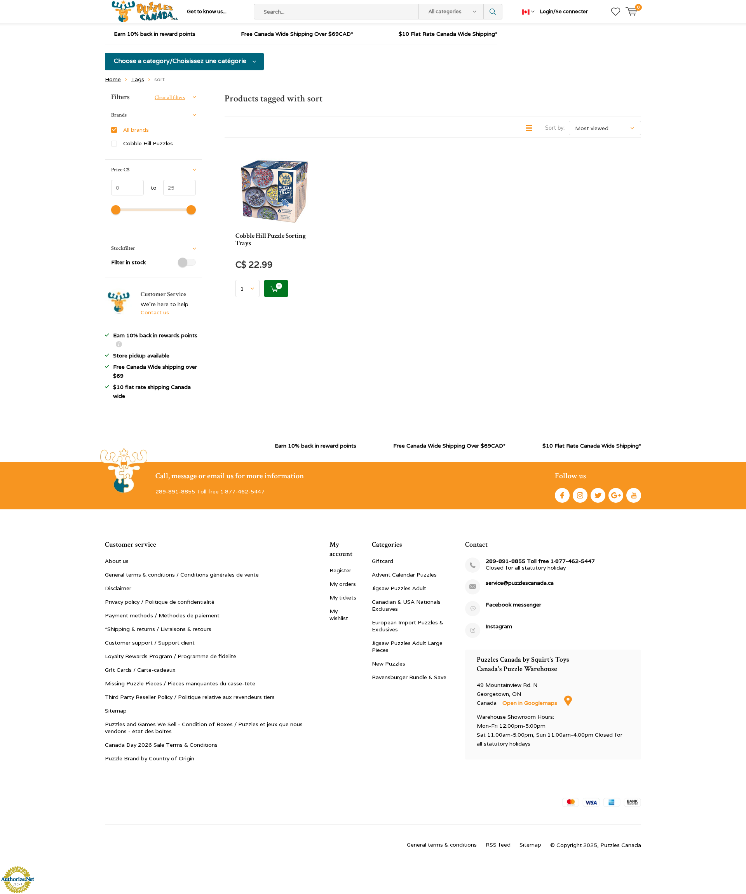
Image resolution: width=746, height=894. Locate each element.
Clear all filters (170, 97)
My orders (342, 583)
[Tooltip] (119, 345)
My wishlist (338, 615)
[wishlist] (615, 11)
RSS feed (498, 844)
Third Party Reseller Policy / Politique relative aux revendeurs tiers (190, 697)
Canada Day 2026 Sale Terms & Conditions (161, 744)
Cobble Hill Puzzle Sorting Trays (270, 239)
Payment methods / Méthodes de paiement (162, 615)
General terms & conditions (442, 844)
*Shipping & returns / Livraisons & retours (158, 629)
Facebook (562, 495)
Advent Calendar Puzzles (404, 574)
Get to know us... (207, 11)
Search (493, 11)
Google (615, 495)
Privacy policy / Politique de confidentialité (159, 601)
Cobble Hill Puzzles (148, 143)
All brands (136, 129)
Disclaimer (118, 588)
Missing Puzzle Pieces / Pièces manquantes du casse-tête (180, 683)
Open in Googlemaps (530, 702)
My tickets (342, 597)
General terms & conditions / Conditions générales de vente (182, 574)
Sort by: (555, 127)
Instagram (580, 495)
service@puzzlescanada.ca (520, 583)
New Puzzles (388, 663)
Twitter (598, 495)
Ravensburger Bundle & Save (409, 677)
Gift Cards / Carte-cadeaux (140, 669)
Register (340, 570)
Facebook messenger (513, 604)
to (150, 187)
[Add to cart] (276, 288)
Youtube (633, 495)
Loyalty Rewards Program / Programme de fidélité (170, 656)
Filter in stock (128, 262)
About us (117, 561)
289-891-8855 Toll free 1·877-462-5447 (540, 561)
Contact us (155, 312)
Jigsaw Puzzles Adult (399, 588)
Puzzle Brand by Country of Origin (149, 758)
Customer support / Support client (150, 642)
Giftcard (382, 561)
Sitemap (116, 710)
